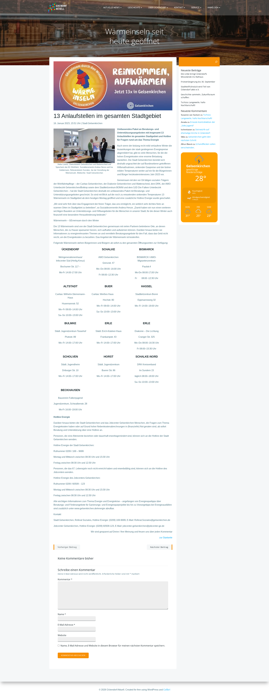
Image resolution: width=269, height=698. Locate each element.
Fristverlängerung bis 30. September (198, 81)
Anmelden (212, 7)
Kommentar (65, 579)
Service (195, 7)
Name (62, 614)
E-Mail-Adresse (66, 624)
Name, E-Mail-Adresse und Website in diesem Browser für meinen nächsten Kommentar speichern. (113, 645)
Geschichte (134, 7)
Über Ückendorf (157, 7)
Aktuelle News (111, 7)
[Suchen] (216, 61)
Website (62, 635)
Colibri (166, 689)
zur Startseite (165, 537)
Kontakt (178, 7)
